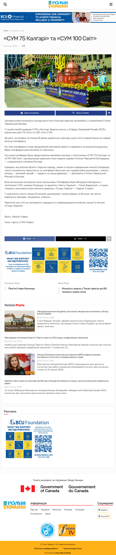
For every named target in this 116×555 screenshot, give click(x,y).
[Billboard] (58, 260)
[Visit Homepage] (58, 4)
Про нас (34, 509)
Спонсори (79, 509)
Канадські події (17, 31)
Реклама (68, 509)
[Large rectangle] (29, 438)
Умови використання (72, 548)
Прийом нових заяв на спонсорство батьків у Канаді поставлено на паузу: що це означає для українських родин (57, 382)
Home (6, 31)
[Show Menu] (111, 4)
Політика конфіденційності (48, 548)
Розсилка (57, 509)
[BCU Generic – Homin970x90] (58, 17)
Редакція (45, 509)
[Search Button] (5, 4)
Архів (47, 513)
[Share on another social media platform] (109, 113)
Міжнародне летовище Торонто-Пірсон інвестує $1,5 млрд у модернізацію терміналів (46, 337)
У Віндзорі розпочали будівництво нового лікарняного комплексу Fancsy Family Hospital (72, 312)
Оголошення (36, 513)
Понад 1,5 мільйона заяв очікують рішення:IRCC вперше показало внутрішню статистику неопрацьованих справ (69, 355)
